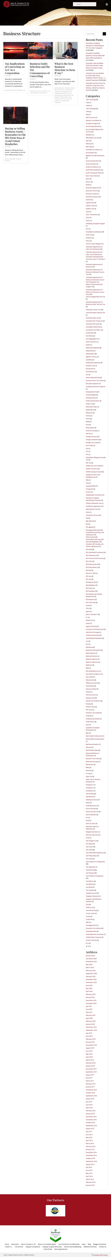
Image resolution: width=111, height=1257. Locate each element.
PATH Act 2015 (91, 695)
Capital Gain (69, 89)
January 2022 (90, 997)
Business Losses (91, 194)
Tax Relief (89, 887)
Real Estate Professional (94, 736)
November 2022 (91, 982)
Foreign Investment (92, 440)
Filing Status (90, 428)
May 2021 (89, 1012)
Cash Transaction (92, 215)
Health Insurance (91, 469)
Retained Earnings (92, 762)
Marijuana (89, 647)
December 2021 (91, 1000)
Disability (89, 360)
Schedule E (89, 788)
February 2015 (90, 1146)
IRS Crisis (89, 561)
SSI (87, 818)
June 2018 (89, 1051)
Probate (88, 716)
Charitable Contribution (94, 232)
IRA (87, 518)
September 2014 (91, 1161)
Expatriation (90, 410)
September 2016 (91, 1096)
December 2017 (91, 1069)
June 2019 (89, 1036)
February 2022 (90, 994)
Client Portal (48, 1249)
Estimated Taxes (91, 407)
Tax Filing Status (91, 856)
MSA (87, 668)
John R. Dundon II (92, 614)
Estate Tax (89, 404)
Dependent (89, 351)
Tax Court (89, 847)
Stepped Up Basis (92, 832)
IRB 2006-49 (90, 521)
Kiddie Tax (89, 620)
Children (89, 238)
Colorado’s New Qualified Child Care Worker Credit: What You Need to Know (94, 65)
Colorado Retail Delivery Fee (95, 313)
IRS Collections (91, 555)
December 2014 (91, 1152)
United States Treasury (93, 937)
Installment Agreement (93, 506)
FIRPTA (88, 434)
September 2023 (91, 973)
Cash (87, 212)
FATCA (88, 419)
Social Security (91, 809)
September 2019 (91, 1030)
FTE (87, 454)
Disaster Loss (90, 366)
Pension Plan (90, 707)
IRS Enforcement (91, 564)
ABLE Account (90, 117)
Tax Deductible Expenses (94, 853)
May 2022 (89, 988)
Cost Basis (89, 336)
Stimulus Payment (92, 835)
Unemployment (91, 931)
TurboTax (89, 919)
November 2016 (91, 1090)
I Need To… (9, 1247)
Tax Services (19, 1247)
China (88, 241)
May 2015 (89, 1137)
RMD (87, 767)
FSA (87, 449)
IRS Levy (88, 576)
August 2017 (90, 1075)
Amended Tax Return (93, 150)
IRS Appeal (89, 527)
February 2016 (90, 1111)
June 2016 (89, 1105)
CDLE (87, 218)
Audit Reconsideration (93, 170)
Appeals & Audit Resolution (95, 156)
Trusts (88, 916)
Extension (89, 413)
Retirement (89, 764)
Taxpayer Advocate (92, 896)
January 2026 (90, 956)
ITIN (87, 608)
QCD (87, 725)
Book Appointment (60, 1249)
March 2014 (90, 1179)
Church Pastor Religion (93, 244)
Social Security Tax (92, 812)
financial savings (91, 431)
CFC (87, 229)
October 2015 (90, 1123)
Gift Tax (88, 463)
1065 (87, 103)
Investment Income (92, 515)
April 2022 (89, 991)
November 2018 (91, 1045)
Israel (88, 605)
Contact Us (102, 1247)
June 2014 (89, 1170)
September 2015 (91, 1126)
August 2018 (90, 1048)
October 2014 (90, 1158)
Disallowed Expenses (93, 363)
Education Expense (92, 383)
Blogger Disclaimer (99, 1244)
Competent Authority (93, 327)
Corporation (19, 90)
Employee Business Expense (95, 386)
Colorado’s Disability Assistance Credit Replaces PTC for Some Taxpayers (95, 45)
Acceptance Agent (92, 123)
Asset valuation (91, 164)
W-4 (87, 946)
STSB (87, 838)
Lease (88, 623)
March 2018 (90, 1060)
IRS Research (90, 599)
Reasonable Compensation (95, 739)
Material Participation (93, 650)
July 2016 (89, 1102)
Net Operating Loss (92, 671)
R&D (87, 733)
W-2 (87, 943)
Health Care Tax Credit (93, 466)
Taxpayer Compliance (32, 1247)
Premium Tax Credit (92, 713)
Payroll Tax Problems (93, 701)
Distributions (90, 372)
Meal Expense (90, 653)
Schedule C (89, 785)
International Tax (91, 509)
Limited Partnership (60, 93)
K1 (87, 617)
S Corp (88, 773)
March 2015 (90, 1143)
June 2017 (89, 1078)
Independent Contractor (94, 495)
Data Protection (91, 342)
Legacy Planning (91, 626)
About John (15, 1244)
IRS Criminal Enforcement (94, 558)
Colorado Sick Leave (92, 324)
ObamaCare (90, 680)
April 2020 (89, 1018)
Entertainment (91, 398)
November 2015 (91, 1120)
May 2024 (89, 964)
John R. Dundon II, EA (28, 1244)
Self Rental (89, 797)
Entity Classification (92, 401)
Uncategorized (91, 925)
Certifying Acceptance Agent (95, 224)
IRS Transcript (90, 602)
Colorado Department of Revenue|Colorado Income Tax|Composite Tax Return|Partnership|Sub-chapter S (95, 282)
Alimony (88, 144)
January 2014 (90, 1185)
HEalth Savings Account (94, 472)
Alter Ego (89, 147)
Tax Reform (90, 881)
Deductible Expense (92, 348)
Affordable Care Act (92, 138)
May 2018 (89, 1054)
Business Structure (10, 90)
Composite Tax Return (93, 330)
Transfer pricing (91, 910)
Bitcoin (88, 182)
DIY (87, 375)
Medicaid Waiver (91, 656)
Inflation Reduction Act (93, 503)
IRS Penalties (90, 591)
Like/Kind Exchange (92, 632)
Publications (90, 722)
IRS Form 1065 (91, 573)
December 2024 (91, 959)
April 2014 (89, 1176)
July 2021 (89, 1006)
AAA (87, 114)
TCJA (87, 904)
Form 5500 (89, 446)
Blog (89, 1244)
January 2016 (90, 1114)
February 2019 (90, 1039)
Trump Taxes (90, 913)
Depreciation (90, 354)
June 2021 (89, 1009)
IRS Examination (91, 567)
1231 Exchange (91, 108)
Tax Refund (89, 884)
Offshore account (92, 683)
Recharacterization (92, 744)
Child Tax (89, 235)
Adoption (89, 135)
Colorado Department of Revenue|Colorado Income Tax (95, 272)
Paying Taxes (90, 698)
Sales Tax (89, 776)
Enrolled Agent (91, 395)
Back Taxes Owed (92, 176)
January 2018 (90, 1066)
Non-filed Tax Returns (93, 674)
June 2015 (89, 1135)
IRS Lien (88, 579)
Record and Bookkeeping (72, 1247)
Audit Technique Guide (93, 173)
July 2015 (89, 1132)
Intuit (87, 512)
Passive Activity (91, 689)
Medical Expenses (92, 662)
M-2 (87, 644)
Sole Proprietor (34, 93)
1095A (88, 105)
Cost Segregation (91, 339)
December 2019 (91, 1027)
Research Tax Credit (92, 759)
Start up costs (65, 99)
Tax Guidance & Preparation (95, 862)
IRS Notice (89, 588)
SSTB (87, 821)
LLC (25, 90)
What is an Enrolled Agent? (47, 1244)
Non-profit (89, 677)
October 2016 (90, 1093)
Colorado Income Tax (93, 310)
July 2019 (89, 1033)
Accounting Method (92, 126)
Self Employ (90, 794)
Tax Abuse (89, 844)
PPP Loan (89, 710)
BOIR (87, 185)
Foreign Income (91, 437)
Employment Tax (66, 91)
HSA (87, 483)
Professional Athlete (93, 719)
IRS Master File (91, 582)
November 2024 (91, 961)
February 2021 (90, 1015)
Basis (87, 179)
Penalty (88, 704)
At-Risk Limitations (92, 167)
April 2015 (89, 1140)
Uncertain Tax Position (93, 928)
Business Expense (59, 88)
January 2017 (90, 1087)
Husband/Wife (91, 486)
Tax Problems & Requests (94, 876)
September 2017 (91, 1072)
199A (87, 111)
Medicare (89, 665)
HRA (87, 480)
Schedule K (89, 791)
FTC (87, 451)
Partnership (67, 95)
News (84, 1244)
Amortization (90, 153)
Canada (88, 200)
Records (88, 747)
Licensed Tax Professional (95, 629)
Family (88, 416)
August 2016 (90, 1099)
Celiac (88, 221)
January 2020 (90, 1024)
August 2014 (90, 1164)
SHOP (88, 803)
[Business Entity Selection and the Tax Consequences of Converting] (40, 68)
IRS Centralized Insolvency (95, 552)
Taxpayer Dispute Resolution (52, 1247)
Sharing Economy (92, 800)
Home (7, 1244)
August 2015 (90, 1129)
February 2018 (90, 1063)
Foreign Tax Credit (92, 443)
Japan (88, 611)
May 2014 (89, 1173)
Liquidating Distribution (94, 638)
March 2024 (90, 967)
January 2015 (90, 1149)
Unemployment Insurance (95, 934)
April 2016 (89, 1108)
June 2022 (89, 985)
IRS (87, 524)
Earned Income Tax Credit (94, 381)
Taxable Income (91, 893)
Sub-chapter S (43, 93)
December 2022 (91, 979)
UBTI (87, 922)
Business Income (70, 88)
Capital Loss (58, 91)
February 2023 (90, 976)
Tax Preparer (90, 873)
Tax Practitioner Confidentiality (68, 1244)
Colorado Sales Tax (92, 318)
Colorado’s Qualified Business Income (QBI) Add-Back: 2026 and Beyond (95, 55)
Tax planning (90, 870)
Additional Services (90, 1247)
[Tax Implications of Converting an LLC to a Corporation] (15, 67)
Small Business (64, 97)
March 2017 (90, 1081)
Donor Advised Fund (93, 378)
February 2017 (90, 1084)
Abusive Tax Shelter (92, 120)
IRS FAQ (88, 570)
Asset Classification (10, 159)
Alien (87, 141)
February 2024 (90, 970)
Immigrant (89, 489)
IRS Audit (89, 549)
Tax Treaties (90, 890)
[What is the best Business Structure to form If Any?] (65, 73)
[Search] (104, 33)
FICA (87, 425)
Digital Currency (91, 357)
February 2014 (90, 1182)
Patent (88, 692)
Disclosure (89, 369)
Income (88, 492)
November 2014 (91, 1155)
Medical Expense (91, 659)
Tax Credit (89, 850)
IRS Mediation (90, 585)
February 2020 (90, 1021)
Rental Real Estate (92, 750)
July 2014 (89, 1167)
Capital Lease (90, 206)
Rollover (88, 770)
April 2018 (89, 1057)
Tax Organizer (90, 867)
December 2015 (91, 1117)
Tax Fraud (89, 859)
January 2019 (90, 1042)
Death (88, 345)
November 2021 (91, 1003)
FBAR (87, 422)
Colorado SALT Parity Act (94, 321)
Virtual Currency (91, 940)
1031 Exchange (91, 100)
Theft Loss (89, 907)
